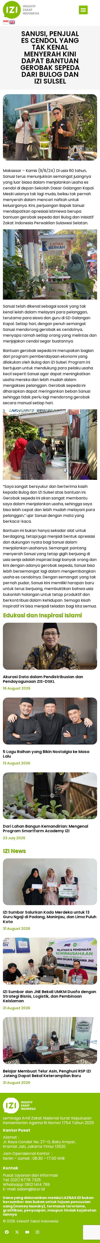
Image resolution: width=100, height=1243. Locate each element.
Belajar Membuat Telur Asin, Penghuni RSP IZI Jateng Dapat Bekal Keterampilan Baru (47, 1073)
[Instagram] (37, 1232)
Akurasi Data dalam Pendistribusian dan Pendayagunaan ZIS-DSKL (43, 679)
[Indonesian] (6, 21)
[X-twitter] (17, 1232)
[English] (12, 21)
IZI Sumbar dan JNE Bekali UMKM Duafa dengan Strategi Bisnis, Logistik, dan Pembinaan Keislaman (49, 996)
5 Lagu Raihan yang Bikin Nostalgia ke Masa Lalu (46, 754)
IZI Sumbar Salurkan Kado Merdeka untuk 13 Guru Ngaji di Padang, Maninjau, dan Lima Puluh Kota (49, 916)
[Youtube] (27, 1232)
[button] (83, 10)
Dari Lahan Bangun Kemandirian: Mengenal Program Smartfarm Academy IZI (45, 828)
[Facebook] (7, 1232)
